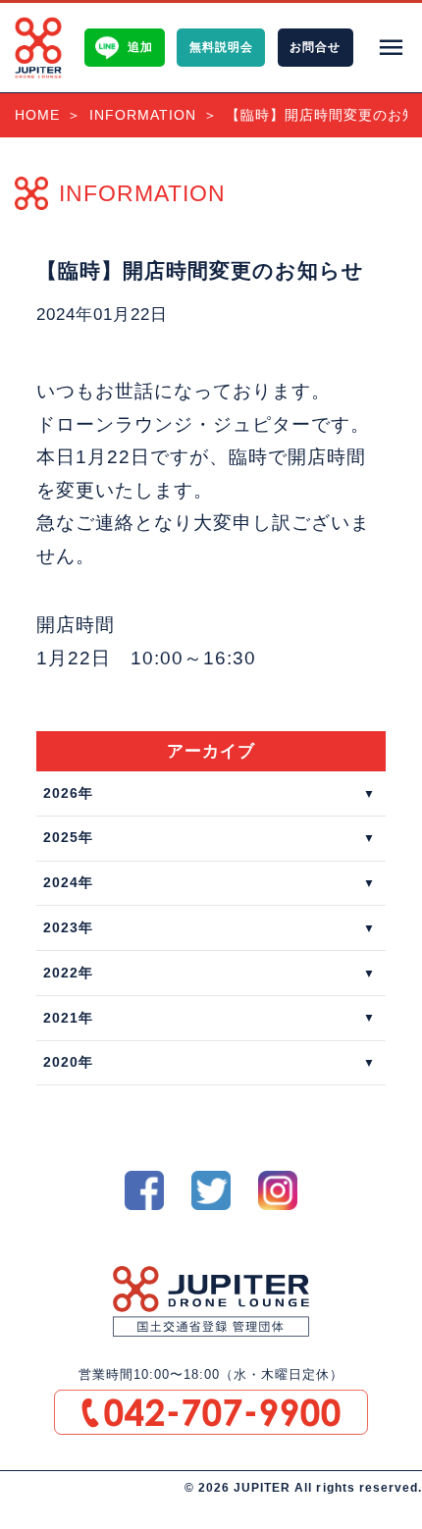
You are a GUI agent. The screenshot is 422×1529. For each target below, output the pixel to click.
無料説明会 (221, 47)
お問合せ (315, 47)
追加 (140, 47)
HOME (37, 115)
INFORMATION (142, 115)
